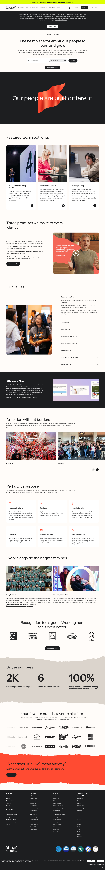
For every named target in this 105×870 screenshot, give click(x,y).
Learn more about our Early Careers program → (19, 606)
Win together (65, 322)
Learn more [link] (52, 26)
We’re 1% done (66, 364)
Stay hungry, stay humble (69, 357)
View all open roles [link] (52, 648)
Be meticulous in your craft (70, 336)
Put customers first (67, 297)
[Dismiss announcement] (98, 2)
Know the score (66, 329)
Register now (69, 2)
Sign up (84, 7)
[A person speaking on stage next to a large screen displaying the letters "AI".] (21, 163)
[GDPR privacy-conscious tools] (95, 849)
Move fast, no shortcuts (69, 343)
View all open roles (52, 67)
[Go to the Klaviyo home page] (11, 7)
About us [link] (11, 775)
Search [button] (73, 60)
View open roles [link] (13, 264)
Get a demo (93, 7)
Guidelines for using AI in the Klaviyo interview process (21, 397)
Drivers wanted (66, 350)
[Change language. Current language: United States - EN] (69, 8)
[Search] (72, 8)
